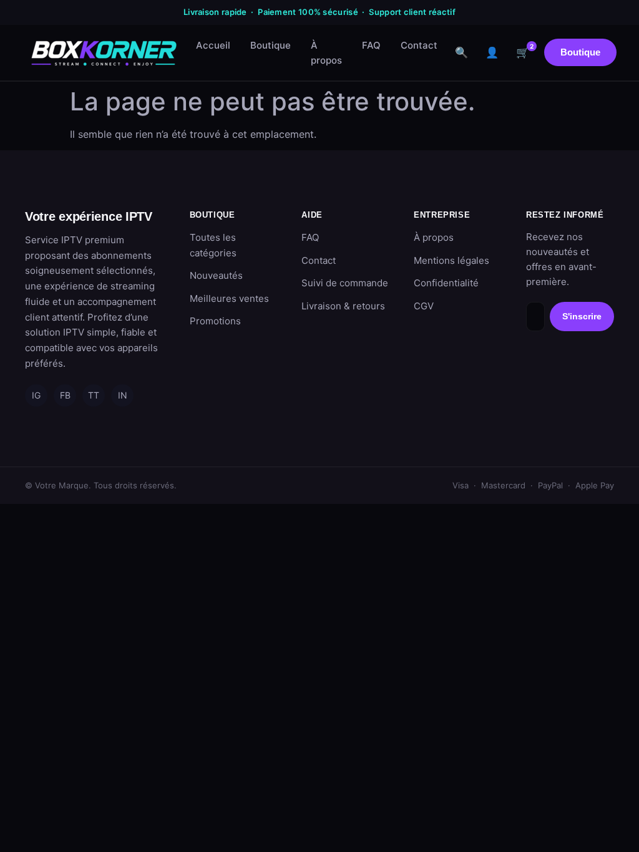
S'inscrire (582, 316)
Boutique (270, 45)
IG (36, 395)
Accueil (213, 45)
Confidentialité (446, 283)
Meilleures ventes (229, 298)
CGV (424, 306)
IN (122, 395)
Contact (419, 45)
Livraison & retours (343, 306)
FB (65, 395)
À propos (326, 53)
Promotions (215, 321)
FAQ (371, 45)
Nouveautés (216, 275)
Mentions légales (451, 260)
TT (93, 395)
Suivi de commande (344, 283)
